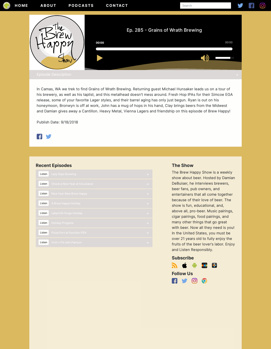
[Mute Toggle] (207, 58)
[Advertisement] (203, 317)
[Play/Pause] (104, 59)
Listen (43, 173)
